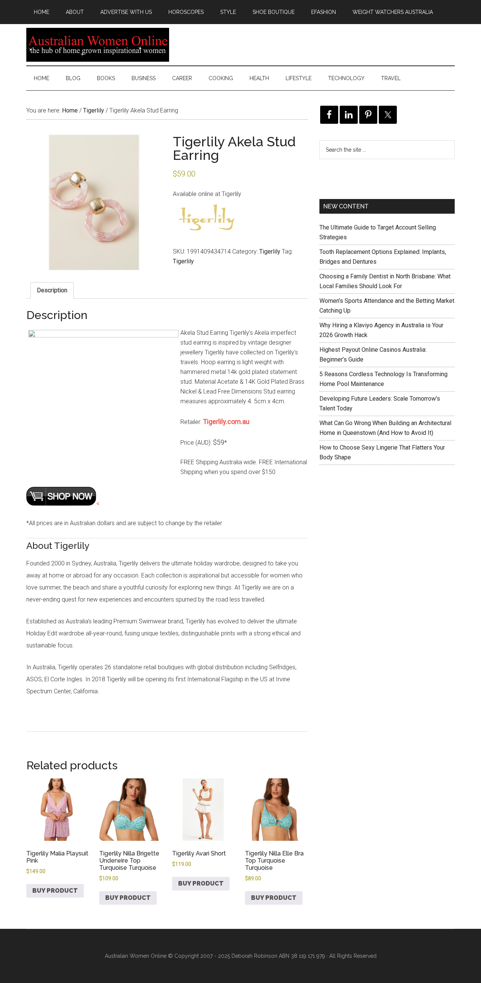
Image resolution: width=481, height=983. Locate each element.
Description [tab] (52, 290)
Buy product (55, 890)
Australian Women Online (97, 45)
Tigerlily (93, 110)
